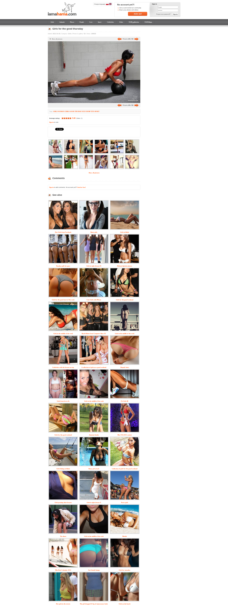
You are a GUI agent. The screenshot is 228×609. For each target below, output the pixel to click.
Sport (99, 22)
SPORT (96, 111)
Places (72, 22)
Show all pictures (57, 39)
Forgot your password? (163, 14)
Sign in (51, 122)
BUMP (88, 111)
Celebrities (110, 22)
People (82, 22)
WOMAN (61, 111)
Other (121, 22)
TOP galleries (134, 22)
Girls (52, 22)
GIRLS (55, 111)
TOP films (148, 22)
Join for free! (81, 187)
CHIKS (67, 111)
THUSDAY (78, 111)
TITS (92, 111)
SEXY (84, 111)
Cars (90, 22)
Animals (62, 22)
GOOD (72, 111)
